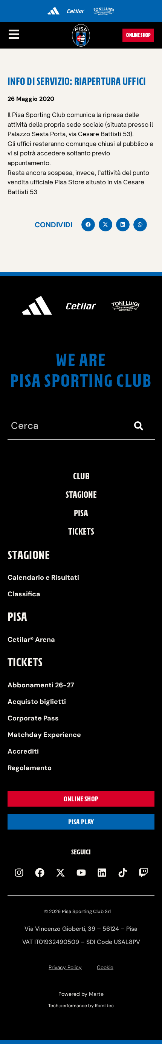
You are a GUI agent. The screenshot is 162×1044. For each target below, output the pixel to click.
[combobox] (66, 426)
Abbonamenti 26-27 (41, 685)
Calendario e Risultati (43, 577)
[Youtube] (81, 872)
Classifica (24, 594)
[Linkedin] (101, 872)
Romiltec (104, 1006)
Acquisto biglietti (37, 701)
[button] (88, 224)
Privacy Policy (65, 967)
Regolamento (30, 767)
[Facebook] (39, 872)
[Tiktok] (122, 872)
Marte (96, 994)
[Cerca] (140, 426)
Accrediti (23, 751)
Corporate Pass (33, 718)
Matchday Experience (44, 734)
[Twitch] (143, 872)
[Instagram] (18, 872)
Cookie (105, 967)
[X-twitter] (60, 872)
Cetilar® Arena (31, 639)
